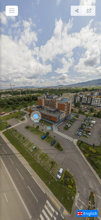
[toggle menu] (12, 11)
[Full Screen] (89, 11)
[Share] (77, 11)
